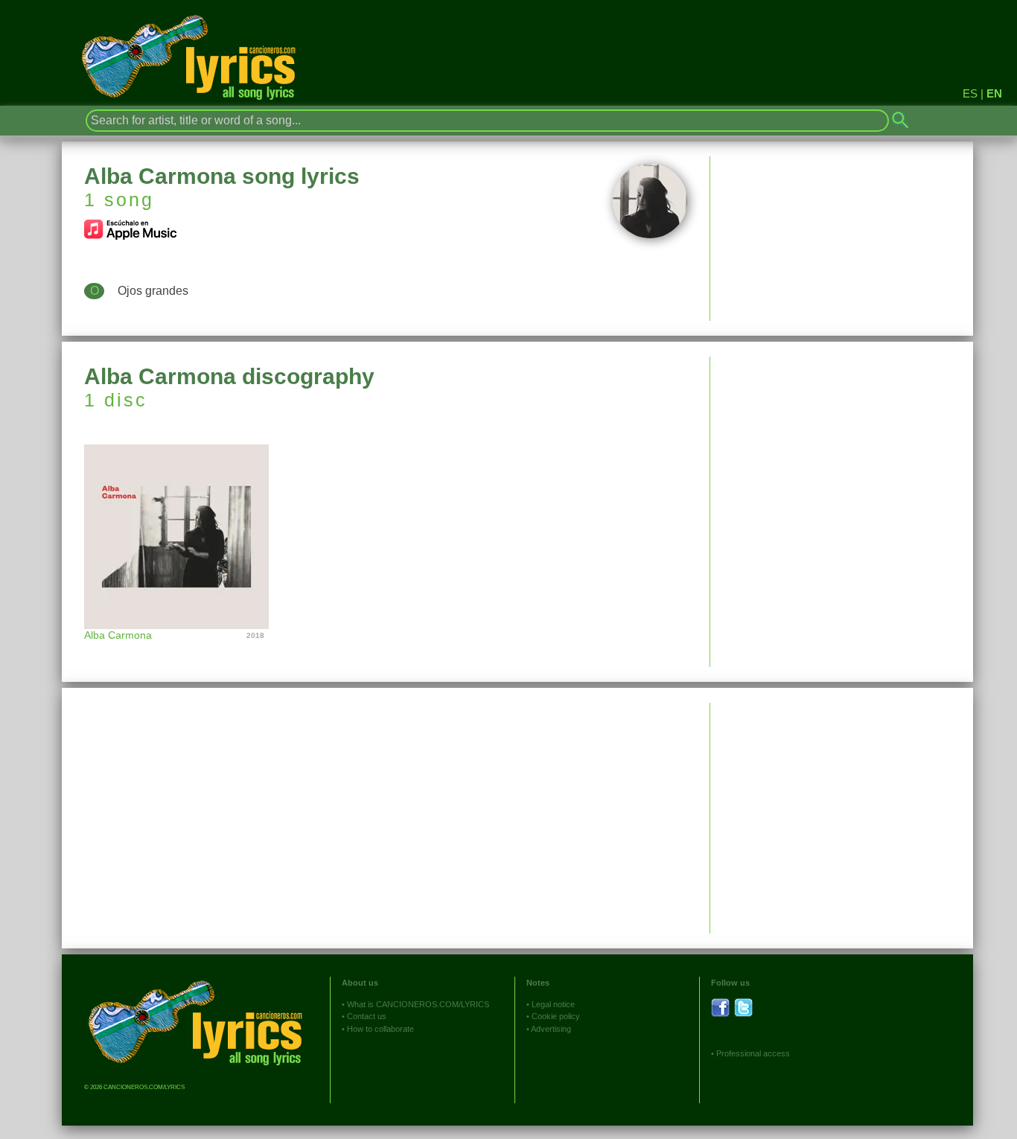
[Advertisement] (841, 461)
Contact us (366, 1016)
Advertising (551, 1028)
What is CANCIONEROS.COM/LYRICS (418, 1004)
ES (970, 93)
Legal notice (553, 1004)
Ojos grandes (153, 290)
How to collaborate (380, 1028)
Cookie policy (556, 1016)
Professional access (753, 1053)
